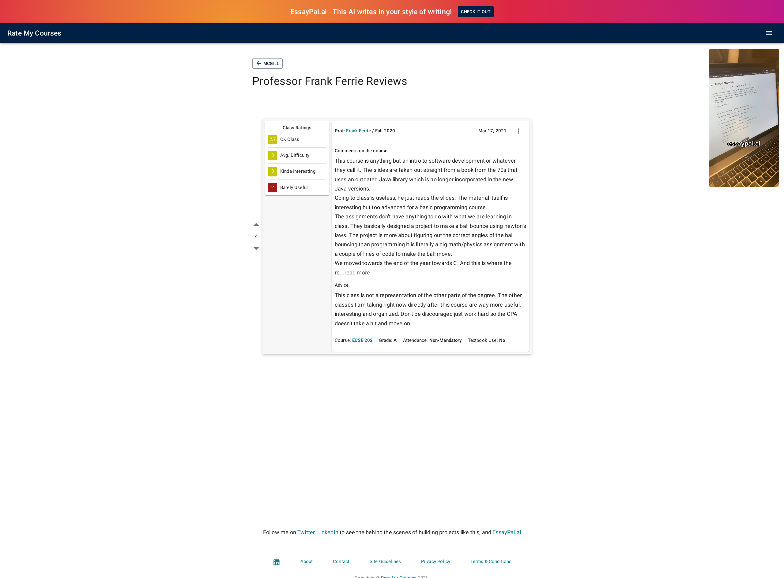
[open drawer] (769, 33)
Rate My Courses (34, 33)
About (306, 561)
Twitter (306, 532)
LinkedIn (327, 532)
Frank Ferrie (358, 131)
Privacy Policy (435, 561)
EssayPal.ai (506, 532)
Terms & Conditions (491, 561)
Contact (341, 561)
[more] (518, 131)
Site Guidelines (385, 561)
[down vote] (256, 248)
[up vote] (256, 224)
